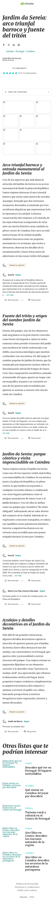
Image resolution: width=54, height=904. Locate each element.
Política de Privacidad (27, 884)
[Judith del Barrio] (9, 68)
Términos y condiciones (27, 887)
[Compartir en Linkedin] (14, 45)
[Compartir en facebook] (4, 45)
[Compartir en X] (9, 45)
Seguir (18, 275)
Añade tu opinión (17, 265)
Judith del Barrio (19, 721)
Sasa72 (14, 275)
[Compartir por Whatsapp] (19, 45)
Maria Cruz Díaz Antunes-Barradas (26, 591)
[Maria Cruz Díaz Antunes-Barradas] (7, 68)
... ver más (9, 295)
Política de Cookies (27, 890)
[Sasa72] (4, 68)
